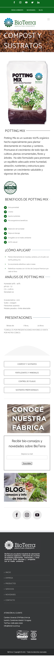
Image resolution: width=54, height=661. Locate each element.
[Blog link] (25, 474)
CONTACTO (10, 600)
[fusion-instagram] (27, 514)
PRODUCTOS (11, 583)
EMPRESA (9, 578)
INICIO (8, 572)
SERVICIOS (10, 589)
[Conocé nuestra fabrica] (28, 405)
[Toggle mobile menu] (48, 19)
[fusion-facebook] (16, 514)
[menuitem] (17, 10)
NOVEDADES (11, 594)
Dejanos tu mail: (27, 454)
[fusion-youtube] (37, 514)
